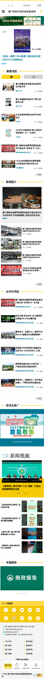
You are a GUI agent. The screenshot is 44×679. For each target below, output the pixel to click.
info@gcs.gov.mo (12, 632)
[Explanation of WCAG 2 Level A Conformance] (37, 675)
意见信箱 (29, 641)
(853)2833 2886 (11, 634)
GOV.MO (8, 641)
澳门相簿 (8, 654)
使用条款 (29, 654)
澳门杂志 (8, 645)
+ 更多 (39, 174)
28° (28, 5)
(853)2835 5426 (27, 634)
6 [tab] (23, 442)
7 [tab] (25, 442)
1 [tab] (13, 442)
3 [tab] (17, 442)
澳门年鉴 (8, 649)
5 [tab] (21, 442)
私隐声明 (29, 649)
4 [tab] (19, 442)
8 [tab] (27, 442)
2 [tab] (15, 442)
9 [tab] (29, 442)
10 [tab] (31, 442)
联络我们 (29, 645)
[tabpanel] (22, 426)
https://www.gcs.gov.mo (14, 629)
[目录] (3, 11)
